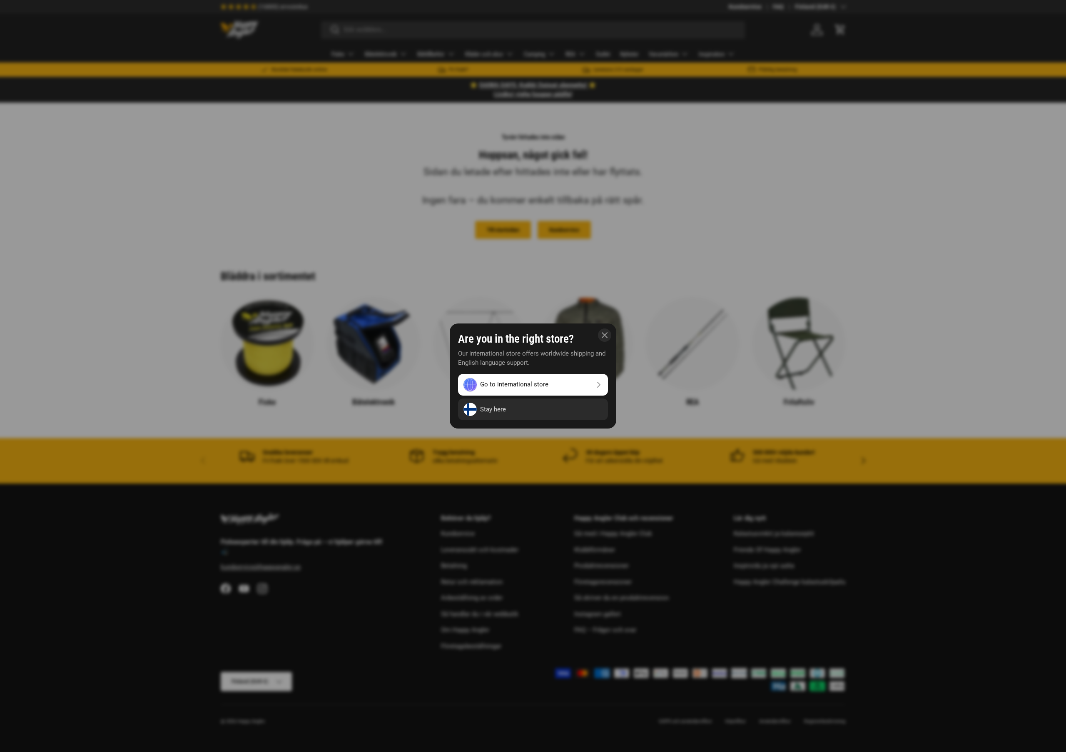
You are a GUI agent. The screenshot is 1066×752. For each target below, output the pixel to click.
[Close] (604, 335)
